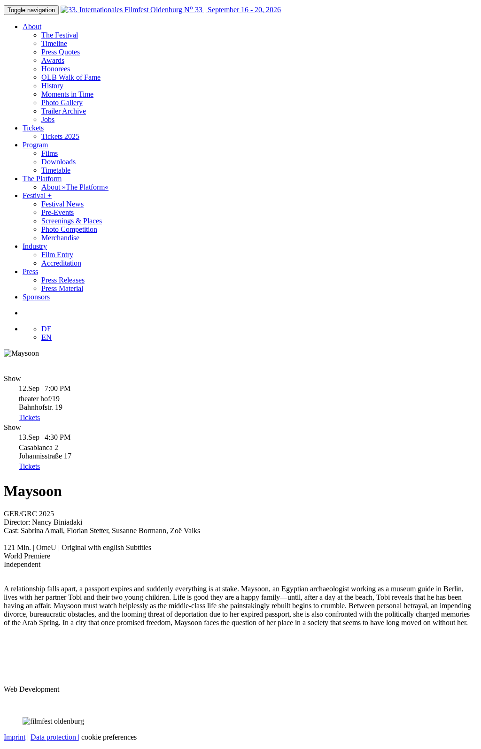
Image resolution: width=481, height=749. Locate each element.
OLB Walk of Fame (71, 77)
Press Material (62, 288)
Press (30, 271)
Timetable (55, 170)
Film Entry (57, 255)
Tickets (33, 128)
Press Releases (63, 280)
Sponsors (36, 297)
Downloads (58, 162)
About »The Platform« (75, 187)
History (52, 86)
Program (35, 145)
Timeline (54, 43)
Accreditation (61, 263)
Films (49, 153)
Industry (35, 246)
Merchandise (60, 238)
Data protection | (55, 737)
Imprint (14, 737)
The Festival (59, 35)
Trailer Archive (63, 111)
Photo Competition (69, 229)
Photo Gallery (62, 103)
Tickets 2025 (60, 136)
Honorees (55, 69)
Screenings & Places (71, 221)
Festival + (37, 195)
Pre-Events (57, 212)
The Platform (42, 179)
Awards (52, 60)
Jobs (47, 119)
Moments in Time (67, 94)
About (32, 27)
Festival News (62, 204)
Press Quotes (60, 52)
